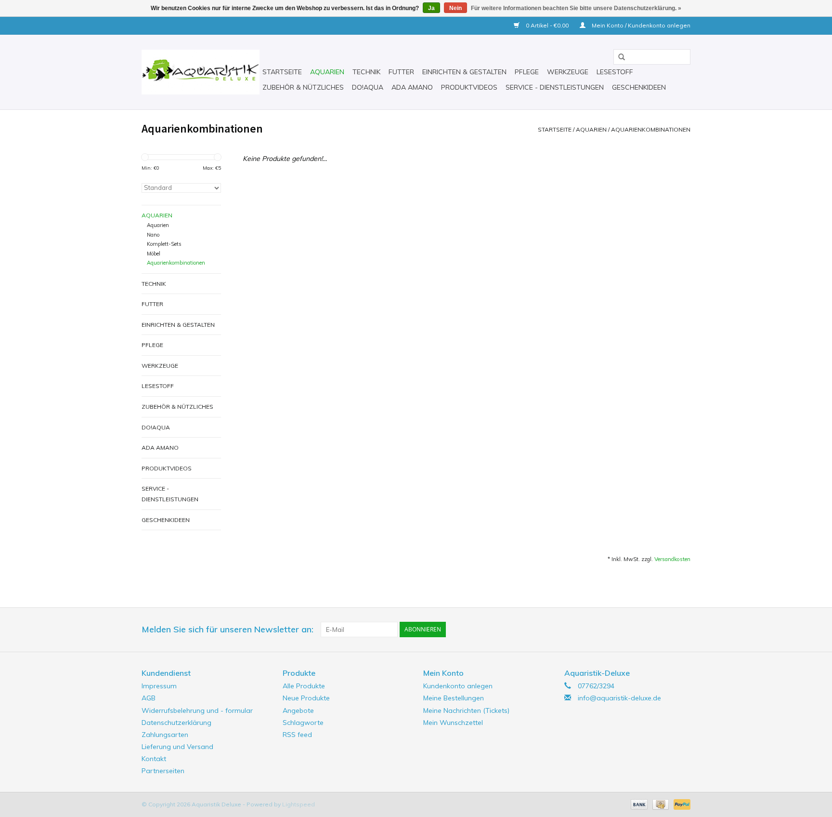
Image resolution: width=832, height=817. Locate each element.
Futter (401, 71)
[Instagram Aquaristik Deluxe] (682, 629)
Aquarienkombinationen (650, 129)
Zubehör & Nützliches (303, 87)
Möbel (153, 253)
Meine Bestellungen (453, 698)
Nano (153, 234)
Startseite (282, 71)
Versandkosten (672, 559)
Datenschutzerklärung (176, 722)
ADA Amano (412, 87)
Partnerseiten (163, 770)
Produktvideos (469, 87)
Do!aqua (367, 87)
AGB (149, 698)
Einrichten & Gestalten (464, 71)
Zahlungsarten (165, 734)
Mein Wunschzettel (453, 722)
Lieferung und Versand (177, 746)
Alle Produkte (304, 686)
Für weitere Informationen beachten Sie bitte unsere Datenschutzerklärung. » (576, 8)
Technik (366, 71)
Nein (455, 8)
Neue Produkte (306, 698)
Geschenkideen (639, 87)
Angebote (298, 710)
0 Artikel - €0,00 (547, 25)
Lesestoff (615, 71)
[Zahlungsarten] (638, 803)
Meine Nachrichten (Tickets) (466, 710)
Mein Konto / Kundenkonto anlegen (640, 25)
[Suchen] (618, 57)
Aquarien (327, 71)
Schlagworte (303, 722)
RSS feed (297, 734)
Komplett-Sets (164, 244)
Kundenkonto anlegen (458, 686)
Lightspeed (298, 804)
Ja (431, 8)
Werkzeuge (567, 71)
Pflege (527, 71)
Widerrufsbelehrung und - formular (197, 710)
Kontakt (154, 758)
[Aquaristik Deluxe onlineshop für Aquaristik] (201, 72)
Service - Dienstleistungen (555, 87)
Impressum (159, 686)
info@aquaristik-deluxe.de (619, 698)
